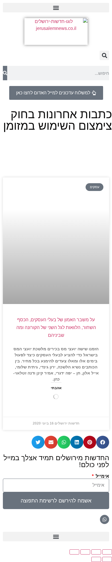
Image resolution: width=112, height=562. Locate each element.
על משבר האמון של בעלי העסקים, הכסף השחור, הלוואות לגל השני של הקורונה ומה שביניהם (56, 327)
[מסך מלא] (96, 552)
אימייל (101, 476)
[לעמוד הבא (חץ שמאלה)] (96, 559)
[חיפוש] (5, 73)
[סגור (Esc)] (74, 552)
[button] (56, 7)
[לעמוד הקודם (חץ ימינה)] (107, 559)
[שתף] (85, 552)
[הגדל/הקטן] (107, 552)
